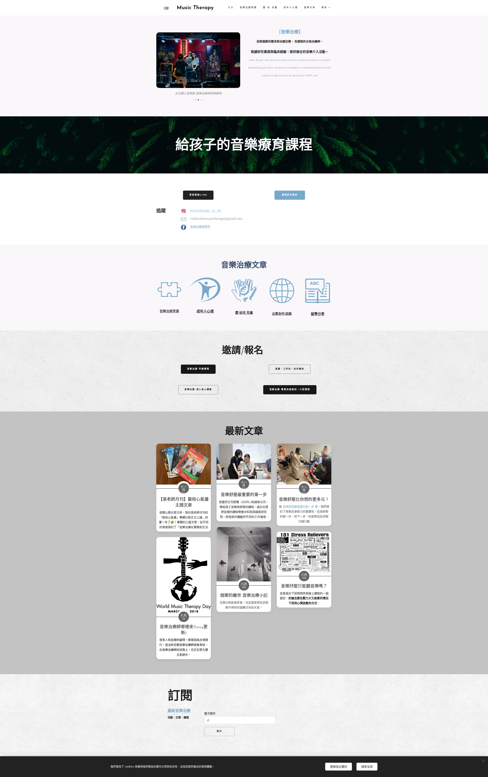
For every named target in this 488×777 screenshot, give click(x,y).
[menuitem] (232, 8)
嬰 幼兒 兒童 (244, 313)
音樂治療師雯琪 (200, 226)
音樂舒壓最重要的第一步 (298, 506)
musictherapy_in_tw (205, 210)
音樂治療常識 (169, 311)
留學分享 (317, 314)
